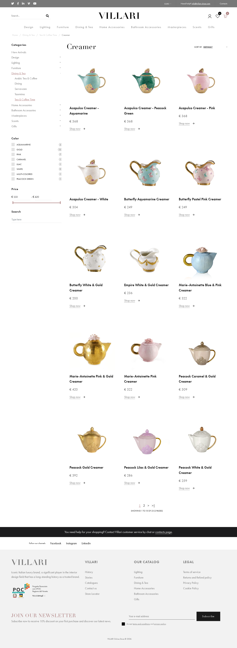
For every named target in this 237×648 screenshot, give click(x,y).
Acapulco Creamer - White (88, 199)
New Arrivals (18, 52)
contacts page (163, 532)
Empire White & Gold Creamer (146, 285)
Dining (18, 83)
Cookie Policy (191, 588)
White (20, 169)
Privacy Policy (190, 583)
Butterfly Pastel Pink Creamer (200, 199)
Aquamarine (24, 144)
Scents (15, 121)
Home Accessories (21, 105)
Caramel (21, 159)
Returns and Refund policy (197, 577)
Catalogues (91, 583)
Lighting (15, 63)
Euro (166, 4)
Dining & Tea (29, 35)
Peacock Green (25, 178)
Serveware (21, 89)
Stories (88, 577)
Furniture (16, 68)
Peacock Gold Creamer (86, 467)
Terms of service (192, 572)
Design (15, 57)
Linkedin (86, 543)
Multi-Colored (24, 174)
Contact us (91, 588)
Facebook (55, 543)
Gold (19, 149)
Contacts (223, 3)
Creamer (66, 35)
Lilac (19, 164)
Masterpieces (19, 115)
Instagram (71, 543)
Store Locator (92, 594)
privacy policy (160, 624)
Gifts (14, 126)
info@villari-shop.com (201, 3)
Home (15, 35)
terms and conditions (141, 624)
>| (153, 505)
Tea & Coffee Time (48, 35)
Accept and (146, 624)
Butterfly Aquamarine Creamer (146, 199)
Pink (19, 154)
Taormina (20, 94)
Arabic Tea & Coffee (26, 78)
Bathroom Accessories (23, 110)
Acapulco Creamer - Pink (197, 108)
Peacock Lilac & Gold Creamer (146, 467)
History (89, 572)
